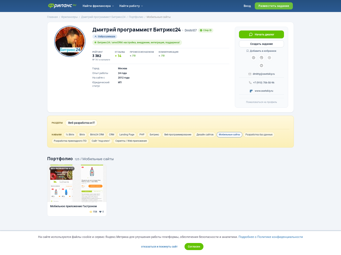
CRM (111, 134)
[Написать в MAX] (261, 57)
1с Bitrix (70, 134)
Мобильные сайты (229, 134)
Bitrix (82, 134)
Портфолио (60, 159)
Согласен (194, 246)
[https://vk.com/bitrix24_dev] (261, 65)
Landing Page (126, 134)
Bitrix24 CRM (97, 134)
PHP (142, 134)
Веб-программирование (177, 134)
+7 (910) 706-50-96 (263, 82)
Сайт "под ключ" (101, 141)
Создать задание (261, 43)
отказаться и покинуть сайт (159, 246)
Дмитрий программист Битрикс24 (136, 29)
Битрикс (154, 134)
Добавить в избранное (262, 50)
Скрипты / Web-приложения (131, 141)
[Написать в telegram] (253, 57)
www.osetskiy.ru (263, 90)
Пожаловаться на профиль (261, 102)
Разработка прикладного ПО (70, 141)
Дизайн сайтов (205, 134)
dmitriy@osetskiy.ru (264, 73)
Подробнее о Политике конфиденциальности (271, 237)
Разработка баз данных (259, 134)
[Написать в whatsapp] (269, 57)
